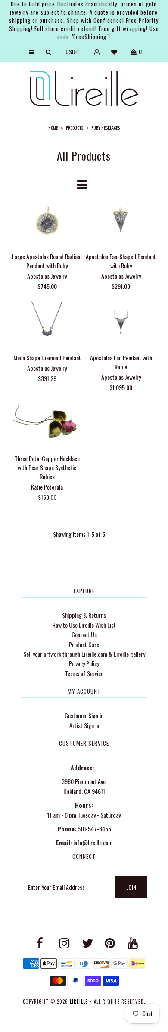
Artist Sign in (84, 725)
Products (74, 127)
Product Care (84, 644)
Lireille (79, 1001)
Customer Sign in (84, 715)
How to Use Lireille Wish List (84, 624)
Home (53, 127)
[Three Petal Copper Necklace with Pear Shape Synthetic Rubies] (47, 424)
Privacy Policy (84, 663)
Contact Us (84, 634)
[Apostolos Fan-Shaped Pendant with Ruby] (121, 222)
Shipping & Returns (84, 615)
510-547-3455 (94, 828)
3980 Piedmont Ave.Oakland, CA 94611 (84, 786)
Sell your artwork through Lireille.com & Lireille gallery (84, 653)
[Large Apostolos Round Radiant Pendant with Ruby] (47, 222)
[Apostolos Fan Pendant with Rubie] (121, 323)
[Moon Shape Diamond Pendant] (47, 323)
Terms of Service (84, 673)
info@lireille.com (92, 842)
